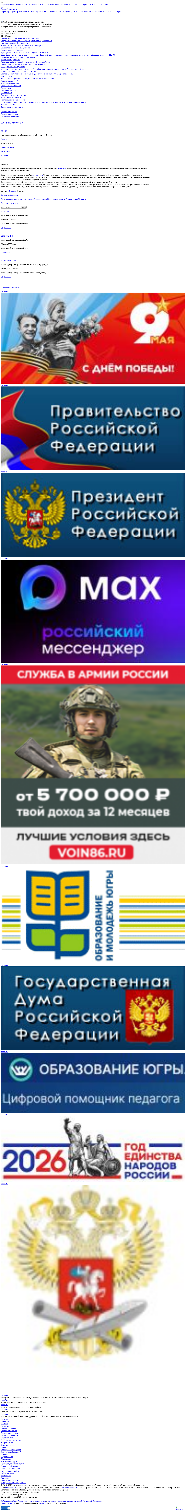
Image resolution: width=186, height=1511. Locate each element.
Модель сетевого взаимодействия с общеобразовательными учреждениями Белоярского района (42, 69)
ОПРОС (4, 131)
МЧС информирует (9, 1461)
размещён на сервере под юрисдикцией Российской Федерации (75, 1501)
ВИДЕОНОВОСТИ (8, 260)
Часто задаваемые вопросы (13, 100)
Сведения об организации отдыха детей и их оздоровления (26, 41)
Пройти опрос (7, 139)
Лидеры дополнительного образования (18, 57)
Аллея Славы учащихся (10, 59)
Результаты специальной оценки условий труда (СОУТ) (24, 45)
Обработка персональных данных (15, 48)
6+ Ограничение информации (13, 1483)
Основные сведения (9, 203)
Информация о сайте (10, 1471)
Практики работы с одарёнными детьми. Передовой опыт (26, 62)
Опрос (84, 4)
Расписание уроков (9, 111)
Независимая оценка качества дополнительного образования (27, 78)
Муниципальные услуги (11, 83)
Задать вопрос (41, 4)
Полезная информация (10, 287)
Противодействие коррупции (13, 95)
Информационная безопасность (14, 43)
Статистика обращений (98, 4)
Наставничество (8, 104)
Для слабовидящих (9, 9)
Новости (4, 1454)
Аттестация (6, 88)
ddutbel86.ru (62, 168)
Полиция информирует (11, 1466)
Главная (12, 191)
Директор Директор (9, 11)
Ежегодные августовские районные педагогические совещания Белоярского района (37, 74)
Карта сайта (6, 1475)
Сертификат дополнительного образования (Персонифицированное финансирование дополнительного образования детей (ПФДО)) (58, 55)
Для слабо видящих (9, 1428)
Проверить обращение (58, 4)
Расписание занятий (9, 81)
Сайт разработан (8, 1503)
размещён (43, 1503)
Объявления (6, 1459)
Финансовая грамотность (12, 107)
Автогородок (6, 76)
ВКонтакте (5, 151)
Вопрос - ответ (75, 4)
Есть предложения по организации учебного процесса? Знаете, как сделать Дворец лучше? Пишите (43, 102)
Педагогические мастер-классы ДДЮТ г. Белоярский (23, 64)
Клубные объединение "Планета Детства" (18, 71)
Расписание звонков (9, 114)
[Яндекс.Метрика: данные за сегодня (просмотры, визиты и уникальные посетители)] (180, 1508)
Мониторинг (6, 93)
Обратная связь (7, 4)
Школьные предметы (10, 116)
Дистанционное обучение (12, 50)
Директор (5, 1421)
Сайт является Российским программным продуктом (23, 1501)
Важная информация (10, 195)
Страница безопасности (11, 85)
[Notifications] (2, 2)
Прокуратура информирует (12, 1464)
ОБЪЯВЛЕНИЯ (7, 236)
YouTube (4, 155)
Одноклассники (7, 147)
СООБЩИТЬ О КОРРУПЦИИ (12, 123)
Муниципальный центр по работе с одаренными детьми (25, 52)
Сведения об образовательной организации (20, 38)
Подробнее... (6, 228)
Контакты (30, 11)
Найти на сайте (7, 1473)
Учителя (22, 11)
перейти (4, 291)
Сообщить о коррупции (25, 4)
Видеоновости (7, 1457)
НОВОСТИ (5, 211)
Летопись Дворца (8, 90)
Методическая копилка (11, 97)
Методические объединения (13, 67)
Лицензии (5, 1478)
